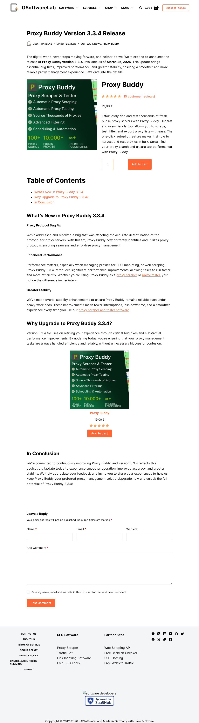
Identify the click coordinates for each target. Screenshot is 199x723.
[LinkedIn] (164, 633)
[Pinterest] (153, 639)
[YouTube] (170, 633)
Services (90, 7)
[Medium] (158, 639)
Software (66, 7)
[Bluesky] (182, 633)
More (125, 7)
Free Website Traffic (119, 663)
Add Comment (37, 548)
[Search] (140, 7)
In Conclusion (44, 202)
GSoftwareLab (39, 7)
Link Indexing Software (74, 658)
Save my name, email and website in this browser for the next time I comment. (79, 592)
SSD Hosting (113, 658)
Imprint (29, 669)
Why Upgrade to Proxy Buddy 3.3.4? (61, 197)
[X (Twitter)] (158, 633)
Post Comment (41, 603)
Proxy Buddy (111, 43)
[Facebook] (153, 633)
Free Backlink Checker (120, 653)
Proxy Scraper (67, 648)
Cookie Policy (29, 650)
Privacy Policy (29, 655)
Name (32, 529)
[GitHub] (176, 633)
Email (81, 529)
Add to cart (140, 164)
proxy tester (151, 275)
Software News (91, 43)
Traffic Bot (65, 653)
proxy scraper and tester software (104, 310)
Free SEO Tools (68, 663)
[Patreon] (164, 639)
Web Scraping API (117, 648)
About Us (29, 639)
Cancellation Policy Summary (24, 662)
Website (131, 529)
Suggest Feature (176, 7)
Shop (109, 7)
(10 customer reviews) (138, 96)
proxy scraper (126, 275)
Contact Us (29, 633)
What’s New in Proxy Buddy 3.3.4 (58, 192)
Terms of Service (28, 644)
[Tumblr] (170, 639)
